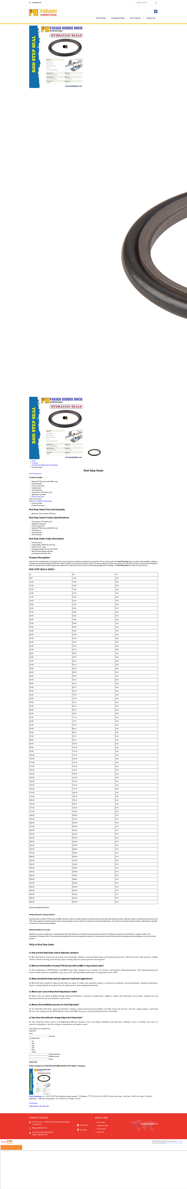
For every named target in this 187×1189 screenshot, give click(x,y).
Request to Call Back (36, 501)
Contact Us (150, 18)
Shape (34, 530)
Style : (146, 1096)
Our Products (135, 18)
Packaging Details (38, 549)
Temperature (36, 521)
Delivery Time (36, 547)
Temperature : (57, 1099)
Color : (133, 1096)
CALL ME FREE (44, 1106)
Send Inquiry (47, 501)
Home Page (101, 18)
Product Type (36, 526)
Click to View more (38, 497)
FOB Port (35, 543)
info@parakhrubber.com (149, 1124)
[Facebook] (155, 13)
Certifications (36, 553)
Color (33, 532)
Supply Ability (36, 545)
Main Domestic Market (39, 551)
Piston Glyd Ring (35, 1096)
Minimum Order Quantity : (70, 1096)
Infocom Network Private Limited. (175, 1143)
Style (33, 534)
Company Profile (117, 18)
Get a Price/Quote (35, 473)
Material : (96, 1096)
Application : (37, 1099)
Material (34, 528)
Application (35, 524)
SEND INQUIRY (34, 1106)
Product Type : (119, 1096)
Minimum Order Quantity (40, 513)
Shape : (75, 1099)
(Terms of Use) (179, 1141)
